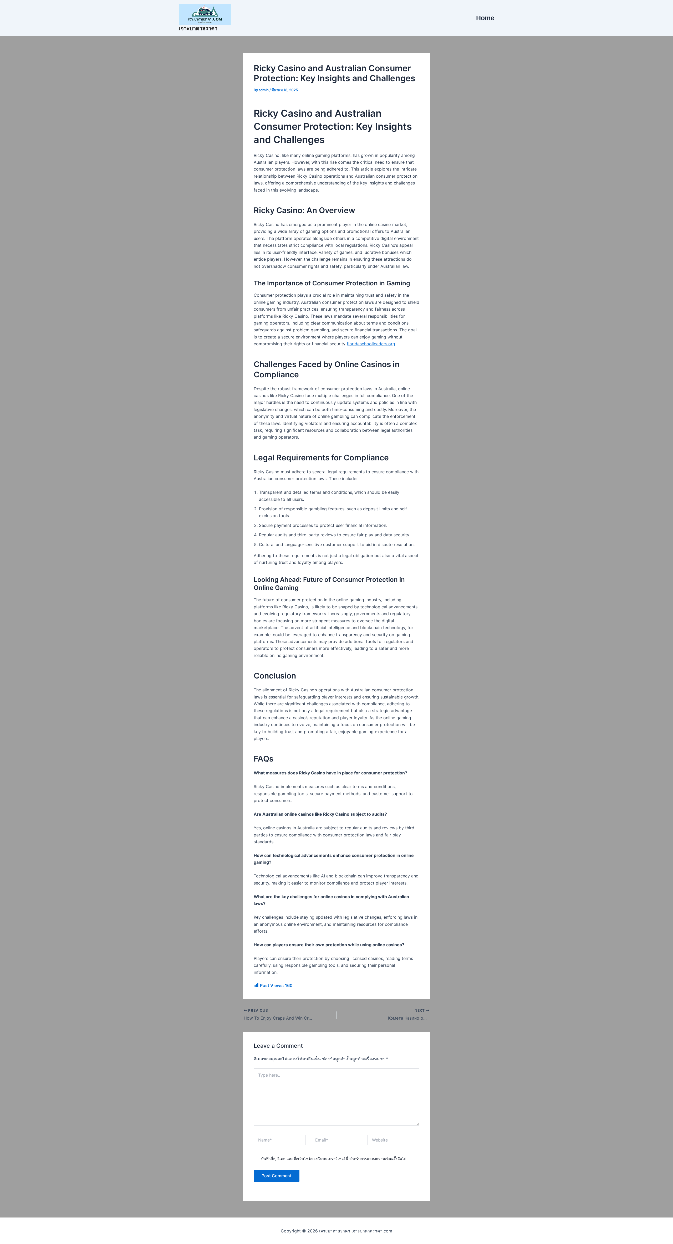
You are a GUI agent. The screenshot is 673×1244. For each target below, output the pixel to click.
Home (485, 18)
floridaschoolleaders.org (371, 343)
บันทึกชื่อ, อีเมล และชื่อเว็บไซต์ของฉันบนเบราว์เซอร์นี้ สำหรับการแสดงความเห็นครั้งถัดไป (333, 1158)
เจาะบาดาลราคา (198, 28)
